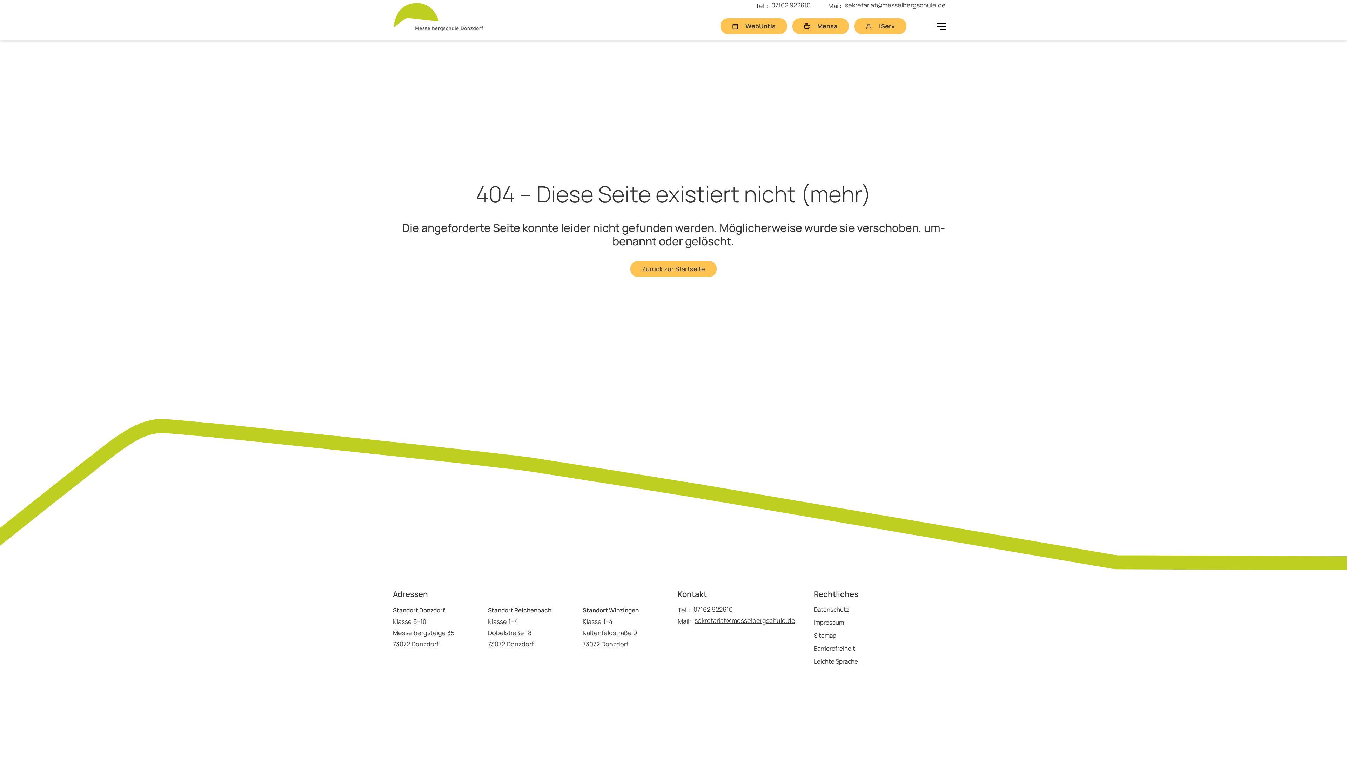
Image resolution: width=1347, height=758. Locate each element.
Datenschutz (831, 609)
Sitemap (825, 635)
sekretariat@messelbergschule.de (895, 5)
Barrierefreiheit (834, 648)
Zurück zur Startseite (673, 269)
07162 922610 (791, 5)
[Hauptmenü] (941, 26)
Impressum (829, 622)
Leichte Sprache (836, 661)
